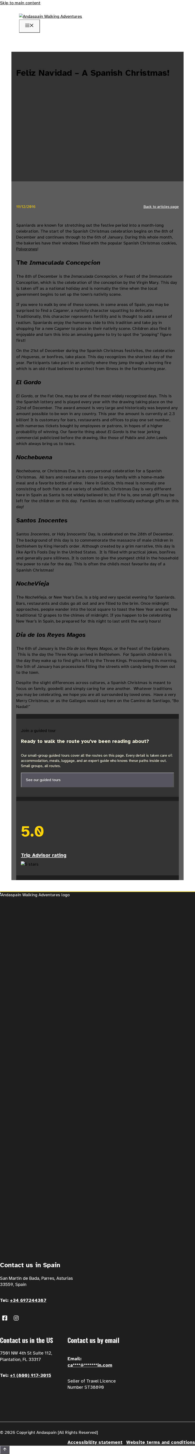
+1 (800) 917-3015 (30, 1375)
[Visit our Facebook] (5, 1318)
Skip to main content (20, 2)
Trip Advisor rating (43, 855)
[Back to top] (5, 1450)
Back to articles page (161, 206)
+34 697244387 (28, 1300)
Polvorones (26, 249)
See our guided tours (43, 780)
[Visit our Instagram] (16, 1318)
